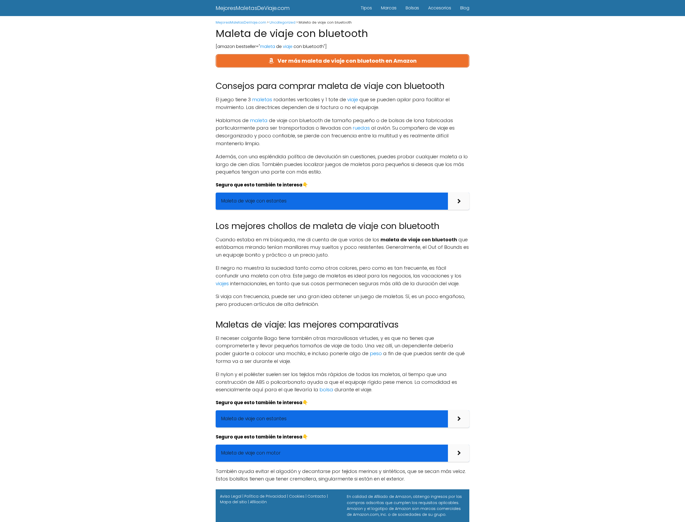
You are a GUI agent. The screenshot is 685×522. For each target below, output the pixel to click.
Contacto (316, 496)
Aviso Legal (230, 496)
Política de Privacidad (265, 496)
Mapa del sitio (233, 502)
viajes (222, 283)
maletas (262, 99)
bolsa (326, 389)
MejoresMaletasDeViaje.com (253, 8)
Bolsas (412, 8)
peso (376, 353)
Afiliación (258, 502)
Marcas (389, 8)
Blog (464, 8)
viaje (287, 46)
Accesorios (439, 8)
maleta (267, 46)
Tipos (366, 8)
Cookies (297, 496)
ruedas (361, 128)
